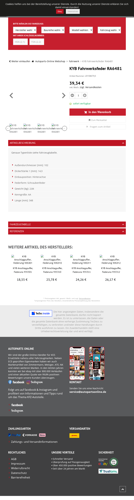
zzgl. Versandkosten (90, 87)
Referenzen (17, 231)
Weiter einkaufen (20, 61)
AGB (13, 459)
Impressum (18, 463)
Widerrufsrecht (20, 468)
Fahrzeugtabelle (20, 224)
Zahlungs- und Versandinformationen (34, 442)
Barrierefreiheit (20, 477)
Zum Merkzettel (99, 120)
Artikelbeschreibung (22, 142)
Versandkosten (85, 298)
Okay (60, 11)
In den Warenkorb (99, 112)
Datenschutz (73, 11)
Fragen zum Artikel (100, 126)
